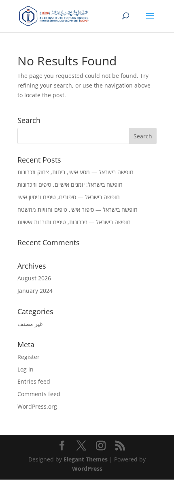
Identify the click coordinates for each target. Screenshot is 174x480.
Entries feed (33, 381)
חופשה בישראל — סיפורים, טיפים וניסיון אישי (68, 197)
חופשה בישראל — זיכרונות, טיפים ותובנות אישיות (74, 222)
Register (28, 357)
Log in (25, 369)
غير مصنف (29, 324)
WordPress (87, 468)
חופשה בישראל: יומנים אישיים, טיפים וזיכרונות (70, 184)
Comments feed (38, 394)
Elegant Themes (86, 459)
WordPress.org (37, 406)
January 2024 (35, 290)
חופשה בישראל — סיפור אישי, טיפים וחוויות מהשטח (77, 209)
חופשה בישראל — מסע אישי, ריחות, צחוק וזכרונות (75, 172)
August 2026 (34, 278)
